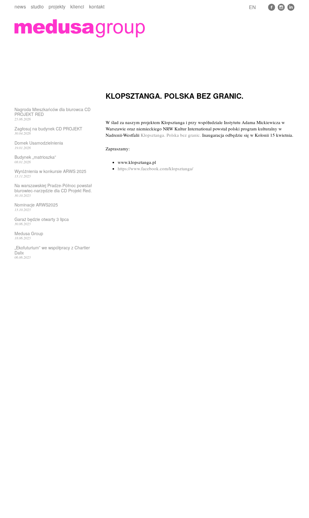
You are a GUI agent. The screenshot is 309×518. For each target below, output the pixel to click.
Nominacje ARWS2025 (36, 205)
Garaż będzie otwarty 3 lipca (41, 219)
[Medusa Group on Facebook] (271, 7)
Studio (37, 6)
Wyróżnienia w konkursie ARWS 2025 (50, 171)
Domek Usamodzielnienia (38, 143)
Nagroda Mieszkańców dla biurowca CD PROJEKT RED (52, 111)
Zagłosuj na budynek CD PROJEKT (48, 129)
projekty (57, 6)
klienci (77, 6)
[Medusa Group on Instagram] (281, 7)
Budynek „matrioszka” (35, 157)
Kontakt (96, 6)
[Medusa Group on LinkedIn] (291, 7)
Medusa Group (28, 233)
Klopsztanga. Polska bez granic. (171, 135)
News (20, 6)
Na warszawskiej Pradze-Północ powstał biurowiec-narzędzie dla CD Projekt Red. (53, 187)
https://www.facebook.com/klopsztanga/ (155, 168)
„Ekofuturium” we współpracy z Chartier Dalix (52, 250)
